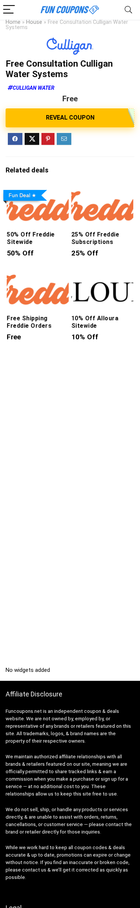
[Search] (128, 10)
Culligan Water (34, 88)
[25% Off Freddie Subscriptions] (102, 192)
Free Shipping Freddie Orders (29, 322)
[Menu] (9, 10)
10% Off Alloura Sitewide (94, 322)
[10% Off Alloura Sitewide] (102, 275)
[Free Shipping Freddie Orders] (38, 275)
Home (13, 22)
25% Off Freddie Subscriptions (95, 238)
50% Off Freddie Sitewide (31, 238)
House (34, 22)
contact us (34, 870)
